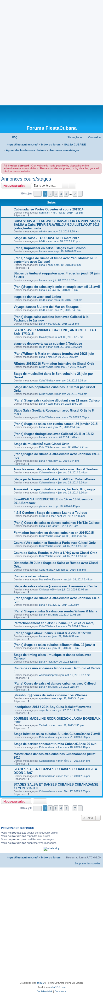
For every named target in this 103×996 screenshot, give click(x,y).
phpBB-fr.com (58, 987)
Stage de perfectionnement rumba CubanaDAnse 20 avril (55, 744)
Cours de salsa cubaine (31, 576)
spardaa (44, 698)
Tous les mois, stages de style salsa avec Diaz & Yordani (56, 469)
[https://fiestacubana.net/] (51, 115)
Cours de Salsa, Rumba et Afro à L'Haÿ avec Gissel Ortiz (55, 553)
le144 (42, 241)
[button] (38, 194)
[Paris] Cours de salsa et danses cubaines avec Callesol (55, 683)
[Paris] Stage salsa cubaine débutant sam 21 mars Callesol (57, 400)
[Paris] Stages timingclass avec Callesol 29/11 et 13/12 (54, 434)
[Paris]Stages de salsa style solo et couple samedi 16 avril (57, 287)
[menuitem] (12, 137)
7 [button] (75, 194)
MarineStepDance (49, 579)
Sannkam (44, 212)
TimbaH (43, 725)
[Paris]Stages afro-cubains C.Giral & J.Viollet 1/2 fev (52, 633)
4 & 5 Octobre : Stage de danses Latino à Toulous (50, 512)
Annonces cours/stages (26, 179)
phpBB (40, 982)
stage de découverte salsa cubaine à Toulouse (48, 343)
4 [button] (61, 194)
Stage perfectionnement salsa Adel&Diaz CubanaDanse (54, 479)
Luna (42, 251)
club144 (43, 515)
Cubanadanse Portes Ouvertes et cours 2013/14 (48, 209)
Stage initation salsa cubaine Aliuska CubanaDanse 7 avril (57, 734)
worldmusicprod (48, 675)
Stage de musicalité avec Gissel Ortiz (41, 444)
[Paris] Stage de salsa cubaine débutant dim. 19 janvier (54, 645)
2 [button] (50, 194)
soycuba (44, 710)
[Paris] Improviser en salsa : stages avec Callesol (50, 248)
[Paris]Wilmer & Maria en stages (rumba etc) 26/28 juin (54, 353)
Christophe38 (47, 589)
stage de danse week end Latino (37, 297)
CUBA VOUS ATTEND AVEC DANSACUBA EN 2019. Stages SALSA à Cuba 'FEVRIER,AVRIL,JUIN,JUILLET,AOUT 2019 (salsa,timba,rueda (57, 224)
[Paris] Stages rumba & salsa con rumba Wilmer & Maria (55, 611)
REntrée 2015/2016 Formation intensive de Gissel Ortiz (54, 363)
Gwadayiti (45, 337)
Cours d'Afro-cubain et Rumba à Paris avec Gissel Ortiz (55, 543)
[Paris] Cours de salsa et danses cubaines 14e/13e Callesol (57, 523)
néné (42, 231)
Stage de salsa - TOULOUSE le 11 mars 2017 (46, 238)
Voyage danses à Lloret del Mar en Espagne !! (47, 307)
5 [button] (66, 194)
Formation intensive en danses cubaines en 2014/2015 (54, 533)
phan (42, 506)
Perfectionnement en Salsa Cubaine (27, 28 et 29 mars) (54, 623)
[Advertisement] (51, 51)
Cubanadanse (47, 472)
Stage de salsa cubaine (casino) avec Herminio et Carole (55, 586)
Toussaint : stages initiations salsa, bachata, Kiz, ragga (54, 489)
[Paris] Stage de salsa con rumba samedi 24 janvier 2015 (55, 424)
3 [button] (56, 194)
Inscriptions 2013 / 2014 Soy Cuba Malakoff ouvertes (52, 707)
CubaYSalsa (46, 366)
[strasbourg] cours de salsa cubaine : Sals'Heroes (50, 695)
